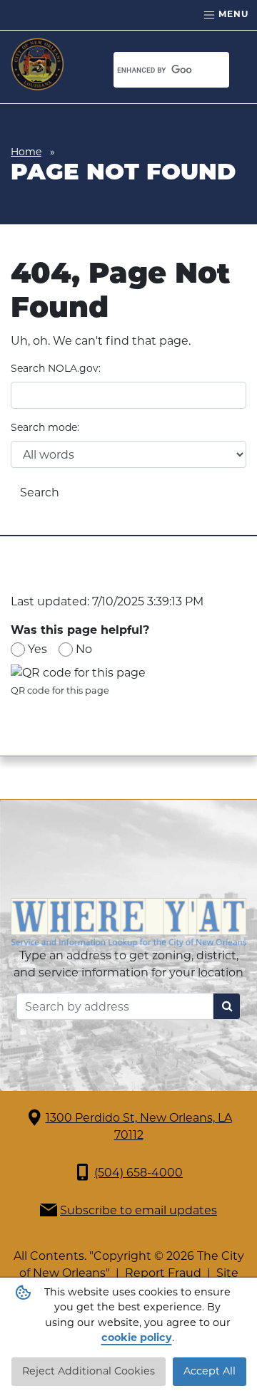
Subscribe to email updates (138, 1210)
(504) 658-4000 (138, 1172)
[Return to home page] (37, 64)
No (84, 649)
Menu (232, 14)
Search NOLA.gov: (56, 368)
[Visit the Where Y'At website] (128, 922)
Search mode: (45, 427)
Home (26, 151)
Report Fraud (163, 1273)
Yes (37, 649)
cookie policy (136, 1337)
